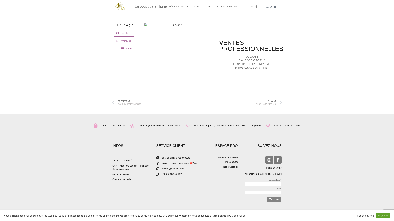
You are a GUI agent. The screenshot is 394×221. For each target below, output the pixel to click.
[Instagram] (269, 160)
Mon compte (199, 6)
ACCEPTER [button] (383, 215)
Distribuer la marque (226, 6)
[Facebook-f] (278, 160)
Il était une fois (177, 6)
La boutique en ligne (151, 6)
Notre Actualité (230, 166)
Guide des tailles (120, 174)
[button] (124, 33)
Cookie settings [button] (365, 215)
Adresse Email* (275, 180)
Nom (279, 189)
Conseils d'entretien (122, 179)
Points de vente (274, 167)
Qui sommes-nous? (122, 160)
